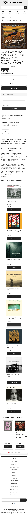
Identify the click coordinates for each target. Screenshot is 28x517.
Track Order (14, 464)
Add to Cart (14, 325)
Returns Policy (14, 489)
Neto (19, 514)
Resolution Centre (14, 467)
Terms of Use (14, 483)
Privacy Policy (14, 486)
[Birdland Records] (14, 2)
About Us (14, 472)
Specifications (13, 131)
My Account (14, 461)
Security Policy (14, 492)
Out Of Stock (14, 209)
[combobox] (12, 7)
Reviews (4, 134)
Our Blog (14, 475)
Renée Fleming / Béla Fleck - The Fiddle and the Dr (14, 318)
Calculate (14, 108)
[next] (26, 436)
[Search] (25, 7)
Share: (3, 68)
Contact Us (14, 478)
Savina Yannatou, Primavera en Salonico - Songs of (13, 203)
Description (5, 131)
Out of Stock (20, 446)
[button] (12, 421)
